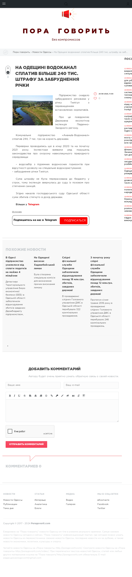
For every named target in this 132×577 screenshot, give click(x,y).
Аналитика (41, 504)
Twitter (101, 508)
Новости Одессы (12, 500)
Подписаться (75, 220)
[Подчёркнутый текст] (19, 396)
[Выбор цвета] (62, 396)
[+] (8, 68)
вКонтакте (103, 500)
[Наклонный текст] (14, 396)
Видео (69, 500)
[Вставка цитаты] (73, 396)
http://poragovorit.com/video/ (32, 551)
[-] (8, 72)
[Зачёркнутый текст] (24, 396)
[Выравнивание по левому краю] (30, 396)
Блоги (38, 508)
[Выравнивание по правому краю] (41, 396)
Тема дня (8, 508)
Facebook (102, 504)
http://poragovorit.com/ (69, 548)
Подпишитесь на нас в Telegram (35, 220)
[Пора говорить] (66, 14)
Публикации (10, 504)
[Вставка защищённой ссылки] (57, 396)
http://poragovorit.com (69, 555)
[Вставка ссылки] (51, 396)
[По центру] (35, 396)
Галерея (70, 504)
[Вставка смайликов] (46, 396)
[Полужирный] (9, 396)
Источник (17, 212)
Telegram (34, 204)
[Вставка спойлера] (84, 396)
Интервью (40, 500)
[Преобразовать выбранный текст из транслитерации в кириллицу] (78, 396)
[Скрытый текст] (68, 396)
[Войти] (128, 4)
